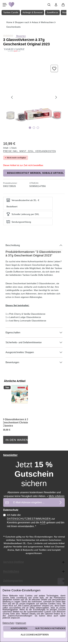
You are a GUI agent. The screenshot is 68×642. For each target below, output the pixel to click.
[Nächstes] (56, 97)
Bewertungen (12, 362)
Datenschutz (8, 623)
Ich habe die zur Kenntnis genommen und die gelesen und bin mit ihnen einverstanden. (35, 521)
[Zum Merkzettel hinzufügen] (54, 68)
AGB (43, 522)
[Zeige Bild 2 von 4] (34, 127)
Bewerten (21, 36)
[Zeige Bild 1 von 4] (30, 127)
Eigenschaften (13, 332)
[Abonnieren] (60, 502)
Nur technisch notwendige (50, 628)
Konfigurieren (19, 628)
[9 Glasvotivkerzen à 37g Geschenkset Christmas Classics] (21, 394)
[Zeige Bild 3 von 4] (38, 127)
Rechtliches (11, 571)
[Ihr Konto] (56, 5)
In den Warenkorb (21, 439)
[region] (34, 97)
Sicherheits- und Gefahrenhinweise (24, 342)
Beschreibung (13, 245)
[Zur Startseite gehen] (11, 5)
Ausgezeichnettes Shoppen (20, 352)
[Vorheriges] (12, 97)
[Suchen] (49, 5)
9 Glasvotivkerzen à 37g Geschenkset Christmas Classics (17, 422)
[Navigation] (5, 5)
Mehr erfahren (56, 496)
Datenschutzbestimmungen (29, 518)
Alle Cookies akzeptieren (35, 634)
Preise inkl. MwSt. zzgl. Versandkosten (29, 151)
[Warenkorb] (63, 5)
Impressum (21, 623)
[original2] (34, 97)
